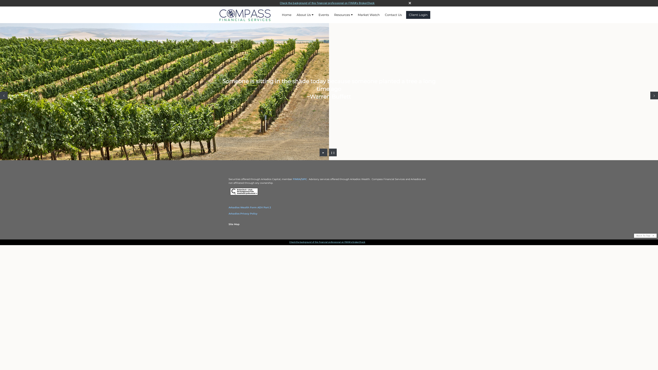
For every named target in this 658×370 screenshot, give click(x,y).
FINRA (296, 179)
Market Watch (369, 15)
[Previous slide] (4, 95)
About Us (304, 15)
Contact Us (393, 15)
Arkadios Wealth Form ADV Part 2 (250, 207)
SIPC (304, 179)
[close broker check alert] (410, 3)
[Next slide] (654, 95)
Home (286, 15)
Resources (342, 15)
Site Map (234, 224)
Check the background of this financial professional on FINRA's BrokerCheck (327, 3)
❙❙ (333, 152)
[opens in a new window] (244, 195)
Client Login (418, 15)
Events (324, 15)
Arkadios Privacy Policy (243, 213)
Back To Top (643, 235)
